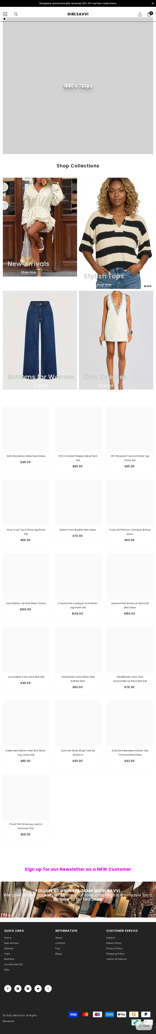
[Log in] (140, 14)
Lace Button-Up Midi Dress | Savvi (26, 603)
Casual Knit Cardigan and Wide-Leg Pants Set (78, 605)
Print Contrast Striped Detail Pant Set (78, 458)
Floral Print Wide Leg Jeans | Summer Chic (26, 826)
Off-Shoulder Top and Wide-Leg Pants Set (130, 458)
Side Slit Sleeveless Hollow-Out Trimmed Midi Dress (130, 752)
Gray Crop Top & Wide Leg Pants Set (26, 532)
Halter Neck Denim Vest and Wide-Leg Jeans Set (26, 752)
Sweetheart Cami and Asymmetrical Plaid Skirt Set (130, 679)
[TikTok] (28, 988)
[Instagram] (17, 988)
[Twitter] (48, 988)
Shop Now (28, 272)
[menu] (5, 14)
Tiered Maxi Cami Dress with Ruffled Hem (78, 679)
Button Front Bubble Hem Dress (78, 529)
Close (152, 3)
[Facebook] (7, 988)
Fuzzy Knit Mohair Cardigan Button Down (130, 532)
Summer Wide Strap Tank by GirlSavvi (78, 752)
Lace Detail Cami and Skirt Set (26, 676)
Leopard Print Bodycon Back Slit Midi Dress (130, 605)
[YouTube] (38, 988)
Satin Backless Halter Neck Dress (26, 456)
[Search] (16, 14)
